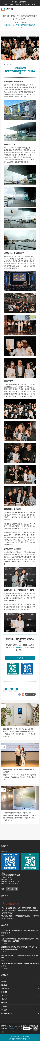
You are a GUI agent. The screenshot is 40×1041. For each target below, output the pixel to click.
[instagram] (16, 889)
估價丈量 (30, 4)
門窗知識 (4, 992)
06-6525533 (8, 877)
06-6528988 (8, 879)
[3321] (5, 692)
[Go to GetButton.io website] (36, 1032)
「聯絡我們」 (19, 647)
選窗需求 (6, 4)
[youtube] (12, 889)
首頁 (16, 23)
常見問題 (18, 4)
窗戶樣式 (12, 4)
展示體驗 (14, 2)
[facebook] (8, 889)
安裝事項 (4, 1006)
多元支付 (4, 1010)
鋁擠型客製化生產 (7, 1013)
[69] (15, 692)
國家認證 (4, 985)
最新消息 (23, 23)
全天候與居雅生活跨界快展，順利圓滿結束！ (18, 813)
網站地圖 (4, 1003)
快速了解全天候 (22, 2)
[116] (10, 692)
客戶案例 (24, 4)
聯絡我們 (4, 981)
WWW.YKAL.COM (13, 881)
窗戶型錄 (4, 996)
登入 (17, 1028)
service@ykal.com (12, 884)
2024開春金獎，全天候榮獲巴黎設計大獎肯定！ (19, 729)
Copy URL (31, 694)
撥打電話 (20, 658)
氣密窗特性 (5, 988)
